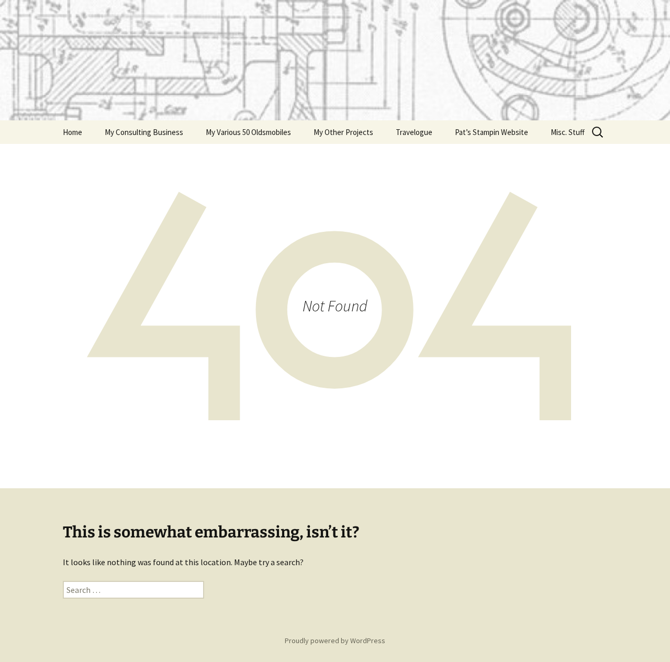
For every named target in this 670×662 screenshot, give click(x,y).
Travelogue (414, 132)
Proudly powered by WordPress (335, 640)
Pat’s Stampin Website (491, 132)
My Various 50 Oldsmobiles (248, 132)
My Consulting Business (144, 132)
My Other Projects (343, 132)
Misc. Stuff (568, 132)
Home (72, 132)
